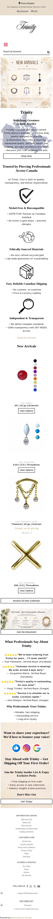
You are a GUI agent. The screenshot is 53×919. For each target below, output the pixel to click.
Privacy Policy (26, 850)
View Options (26, 410)
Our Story (26, 866)
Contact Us (26, 841)
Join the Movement (26, 632)
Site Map (26, 857)
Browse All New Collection (26, 600)
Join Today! (26, 801)
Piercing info (26, 826)
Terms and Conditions (26, 847)
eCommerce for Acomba (22, 918)
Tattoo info (26, 822)
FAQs (26, 854)
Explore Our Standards (26, 338)
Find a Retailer (27, 3)
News (26, 869)
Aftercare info (26, 819)
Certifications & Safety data (27, 829)
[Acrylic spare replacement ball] (26, 375)
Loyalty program (26, 844)
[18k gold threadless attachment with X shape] (26, 555)
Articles (26, 872)
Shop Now (26, 156)
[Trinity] (26, 27)
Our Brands (26, 875)
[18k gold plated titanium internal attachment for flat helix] (26, 493)
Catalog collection (26, 832)
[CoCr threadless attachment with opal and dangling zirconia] (26, 434)
